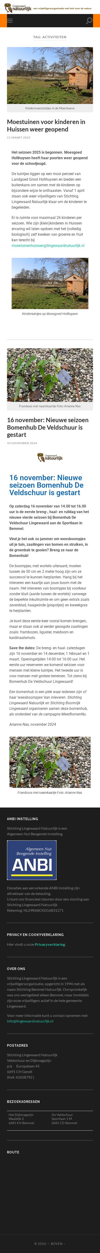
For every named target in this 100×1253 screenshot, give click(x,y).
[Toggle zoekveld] (89, 20)
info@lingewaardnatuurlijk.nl (30, 1021)
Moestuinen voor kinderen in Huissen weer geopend (46, 125)
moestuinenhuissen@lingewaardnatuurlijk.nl (48, 245)
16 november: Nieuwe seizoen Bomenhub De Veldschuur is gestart (48, 427)
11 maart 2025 (18, 137)
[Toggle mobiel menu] (10, 20)
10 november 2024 (22, 443)
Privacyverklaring (50, 944)
